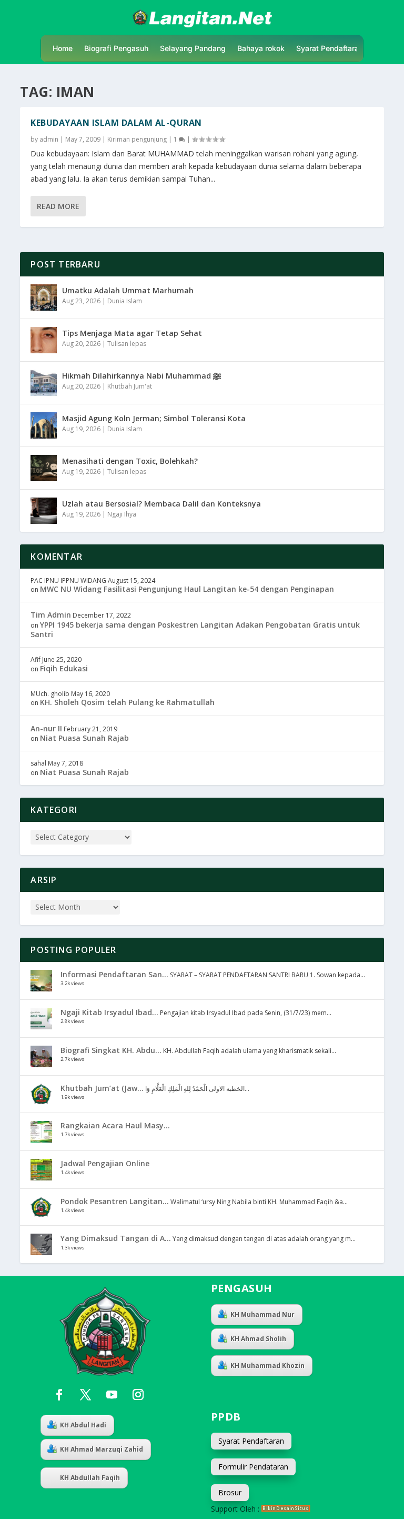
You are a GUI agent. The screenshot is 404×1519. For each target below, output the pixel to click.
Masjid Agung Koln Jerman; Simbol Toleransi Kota (154, 418)
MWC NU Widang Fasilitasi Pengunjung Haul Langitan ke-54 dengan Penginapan (187, 589)
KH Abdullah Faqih (90, 1477)
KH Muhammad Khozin (267, 1365)
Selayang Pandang (193, 49)
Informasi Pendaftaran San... (114, 974)
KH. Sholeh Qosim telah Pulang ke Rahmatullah (127, 702)
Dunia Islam (124, 300)
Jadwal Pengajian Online (104, 1163)
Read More (58, 206)
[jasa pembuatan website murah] (285, 1509)
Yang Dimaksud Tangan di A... (115, 1238)
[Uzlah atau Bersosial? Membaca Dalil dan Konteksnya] (44, 511)
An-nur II (46, 728)
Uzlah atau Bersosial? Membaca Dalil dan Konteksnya (161, 504)
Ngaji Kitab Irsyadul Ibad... (109, 1012)
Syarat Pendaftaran (329, 49)
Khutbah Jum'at (129, 386)
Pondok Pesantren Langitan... (114, 1201)
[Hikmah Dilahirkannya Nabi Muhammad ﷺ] (44, 383)
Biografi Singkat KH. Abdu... (110, 1050)
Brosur (229, 1492)
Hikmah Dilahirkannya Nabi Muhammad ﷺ (141, 376)
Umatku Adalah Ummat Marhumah (128, 290)
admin (48, 139)
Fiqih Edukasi (64, 668)
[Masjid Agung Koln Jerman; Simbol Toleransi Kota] (44, 425)
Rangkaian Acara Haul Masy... (115, 1125)
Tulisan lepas (126, 343)
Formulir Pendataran (253, 1467)
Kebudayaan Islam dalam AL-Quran (116, 122)
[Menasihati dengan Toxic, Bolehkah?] (44, 468)
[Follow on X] (85, 1395)
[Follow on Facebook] (59, 1395)
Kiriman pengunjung (137, 139)
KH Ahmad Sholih (258, 1338)
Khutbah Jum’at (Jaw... (102, 1088)
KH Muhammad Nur (262, 1314)
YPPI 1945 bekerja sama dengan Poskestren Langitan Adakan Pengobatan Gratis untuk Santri (195, 629)
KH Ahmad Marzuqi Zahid (101, 1449)
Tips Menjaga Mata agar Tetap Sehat (132, 333)
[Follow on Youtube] (111, 1395)
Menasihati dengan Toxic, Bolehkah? (130, 461)
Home (63, 49)
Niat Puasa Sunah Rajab (84, 738)
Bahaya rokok (261, 49)
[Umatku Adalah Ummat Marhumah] (44, 297)
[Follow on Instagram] (138, 1395)
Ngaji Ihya (121, 514)
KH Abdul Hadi (83, 1425)
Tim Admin (51, 615)
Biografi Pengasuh (116, 49)
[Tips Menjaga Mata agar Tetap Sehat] (44, 340)
